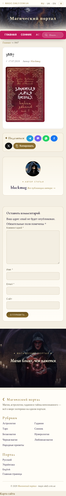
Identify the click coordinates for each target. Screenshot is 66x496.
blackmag (36, 61)
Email (10, 284)
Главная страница (12, 474)
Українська (9, 464)
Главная (10, 34)
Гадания (38, 423)
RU (42, 3)
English (6, 469)
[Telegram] (29, 138)
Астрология (9, 423)
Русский (7, 459)
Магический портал (33, 18)
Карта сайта (7, 493)
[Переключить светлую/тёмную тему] (60, 3)
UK (48, 3)
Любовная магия (43, 439)
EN (54, 3)
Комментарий (15, 228)
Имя (9, 270)
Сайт (9, 299)
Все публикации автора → (41, 187)
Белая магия (9, 434)
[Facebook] (54, 138)
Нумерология (41, 434)
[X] (8, 146)
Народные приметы (13, 445)
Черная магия (10, 439)
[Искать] (46, 35)
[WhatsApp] (46, 138)
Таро (5, 428)
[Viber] (37, 138)
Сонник (26, 34)
